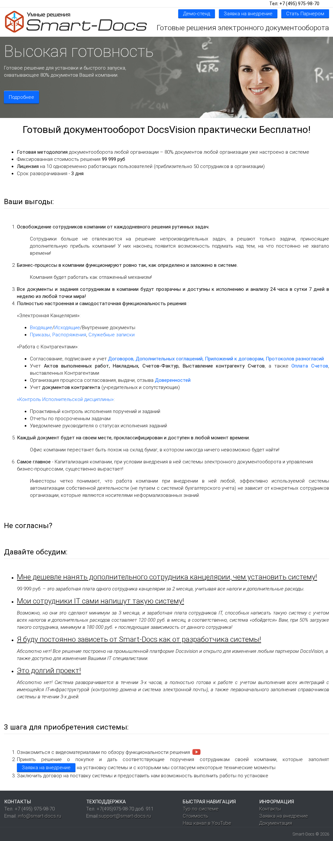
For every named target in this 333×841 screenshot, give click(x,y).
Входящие (41, 327)
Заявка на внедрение (248, 14)
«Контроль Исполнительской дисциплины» (65, 399)
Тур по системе (201, 809)
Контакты (270, 809)
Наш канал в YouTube (207, 823)
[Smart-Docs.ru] (75, 22)
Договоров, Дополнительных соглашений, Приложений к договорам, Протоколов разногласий (216, 359)
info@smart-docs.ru (39, 816)
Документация (275, 823)
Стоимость (195, 816)
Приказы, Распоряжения (58, 335)
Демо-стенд (196, 14)
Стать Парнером (305, 14)
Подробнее (21, 97)
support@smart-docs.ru (125, 816)
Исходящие (67, 327)
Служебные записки (111, 335)
